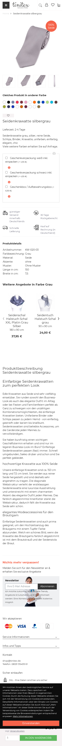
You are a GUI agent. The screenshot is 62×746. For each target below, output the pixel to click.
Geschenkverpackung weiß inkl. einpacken (26, 160)
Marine (8, 106)
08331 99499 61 (20, 664)
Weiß (4, 102)
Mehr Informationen (23, 716)
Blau (13, 106)
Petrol (38, 102)
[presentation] (3, 318)
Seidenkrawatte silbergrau (27, 13)
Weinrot (21, 102)
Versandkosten (17, 731)
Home (6, 13)
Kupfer (21, 106)
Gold (17, 106)
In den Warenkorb (38, 737)
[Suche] (40, 5)
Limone (4, 106)
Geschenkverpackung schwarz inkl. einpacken (28, 174)
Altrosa (26, 102)
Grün (47, 102)
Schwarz (8, 102)
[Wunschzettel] (53, 5)
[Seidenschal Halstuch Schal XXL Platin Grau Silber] (16, 302)
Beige (38, 106)
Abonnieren (47, 586)
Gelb (30, 102)
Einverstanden (31, 723)
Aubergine (26, 106)
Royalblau (43, 102)
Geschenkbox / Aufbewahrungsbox (29, 188)
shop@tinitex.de (12, 661)
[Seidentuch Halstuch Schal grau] (45, 302)
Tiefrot (17, 102)
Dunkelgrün (34, 106)
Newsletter (12, 580)
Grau (13, 102)
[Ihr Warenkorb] (59, 5)
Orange (34, 102)
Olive (30, 106)
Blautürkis (51, 102)
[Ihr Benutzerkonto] (46, 5)
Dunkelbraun (56, 102)
